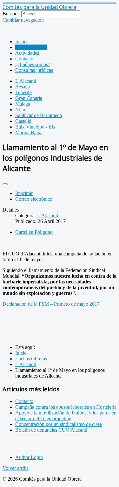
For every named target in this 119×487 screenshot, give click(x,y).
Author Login (29, 457)
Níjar (20, 109)
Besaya (22, 86)
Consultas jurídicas (34, 70)
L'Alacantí (25, 81)
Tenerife (23, 92)
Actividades (27, 53)
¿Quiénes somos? (32, 64)
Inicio (21, 41)
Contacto (24, 58)
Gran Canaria (28, 98)
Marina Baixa (29, 132)
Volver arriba (16, 468)
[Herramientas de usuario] (5, 184)
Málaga (22, 104)
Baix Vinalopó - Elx (35, 126)
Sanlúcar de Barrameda (38, 115)
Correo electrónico (33, 199)
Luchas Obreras (31, 47)
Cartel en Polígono (34, 232)
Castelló (23, 121)
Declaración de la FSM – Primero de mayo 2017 (51, 304)
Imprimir (24, 193)
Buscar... (11, 13)
